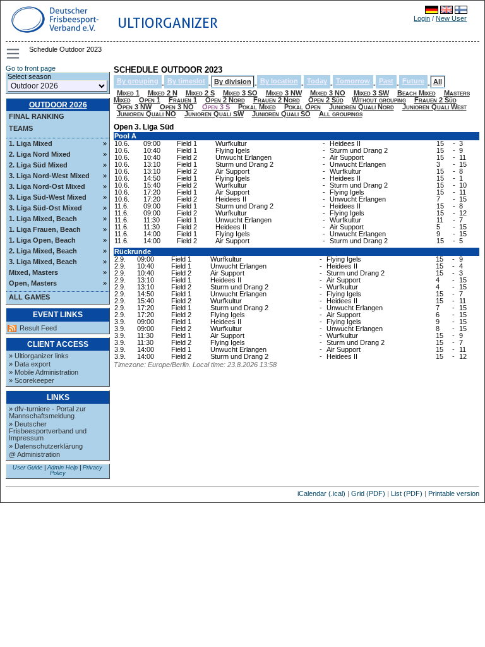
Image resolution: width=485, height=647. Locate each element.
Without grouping (379, 100)
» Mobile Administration (43, 372)
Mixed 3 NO (327, 93)
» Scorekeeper (31, 380)
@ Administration (34, 454)
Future (413, 81)
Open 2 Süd (326, 100)
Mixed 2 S (200, 93)
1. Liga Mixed (30, 143)
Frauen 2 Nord (276, 100)
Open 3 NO (177, 107)
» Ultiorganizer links (39, 356)
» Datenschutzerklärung (46, 446)
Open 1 (149, 100)
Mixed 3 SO (240, 93)
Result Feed (38, 328)
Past (386, 81)
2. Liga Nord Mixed (40, 154)
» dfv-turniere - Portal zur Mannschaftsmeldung (47, 412)
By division (232, 81)
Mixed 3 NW (284, 93)
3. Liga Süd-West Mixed (48, 197)
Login (422, 18)
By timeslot (186, 81)
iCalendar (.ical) (321, 493)
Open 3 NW (134, 107)
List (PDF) (406, 493)
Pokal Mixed (257, 107)
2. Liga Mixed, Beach (43, 251)
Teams (21, 128)
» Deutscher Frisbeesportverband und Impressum (48, 431)
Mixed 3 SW (371, 93)
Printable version (453, 493)
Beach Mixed (416, 93)
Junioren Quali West (434, 107)
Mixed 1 (128, 93)
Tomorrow (353, 81)
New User (451, 18)
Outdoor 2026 (58, 105)
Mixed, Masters (33, 272)
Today (317, 81)
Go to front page (31, 68)
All (437, 81)
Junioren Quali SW (214, 114)
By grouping (138, 81)
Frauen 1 (183, 100)
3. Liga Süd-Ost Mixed (45, 208)
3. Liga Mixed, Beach (43, 261)
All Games (29, 297)
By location (279, 81)
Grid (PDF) (368, 493)
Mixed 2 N (162, 93)
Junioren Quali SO (281, 114)
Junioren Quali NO (146, 114)
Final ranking (36, 116)
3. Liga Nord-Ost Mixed (47, 186)
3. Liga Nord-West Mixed (49, 175)
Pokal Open (302, 107)
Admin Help (62, 467)
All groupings (340, 114)
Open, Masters (33, 283)
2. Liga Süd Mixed (38, 165)
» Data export (30, 364)
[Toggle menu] (14, 53)
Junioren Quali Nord (361, 107)
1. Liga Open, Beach (42, 240)
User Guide (27, 467)
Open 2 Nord (225, 100)
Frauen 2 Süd (435, 100)
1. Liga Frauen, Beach (45, 229)
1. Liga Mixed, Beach (43, 218)
